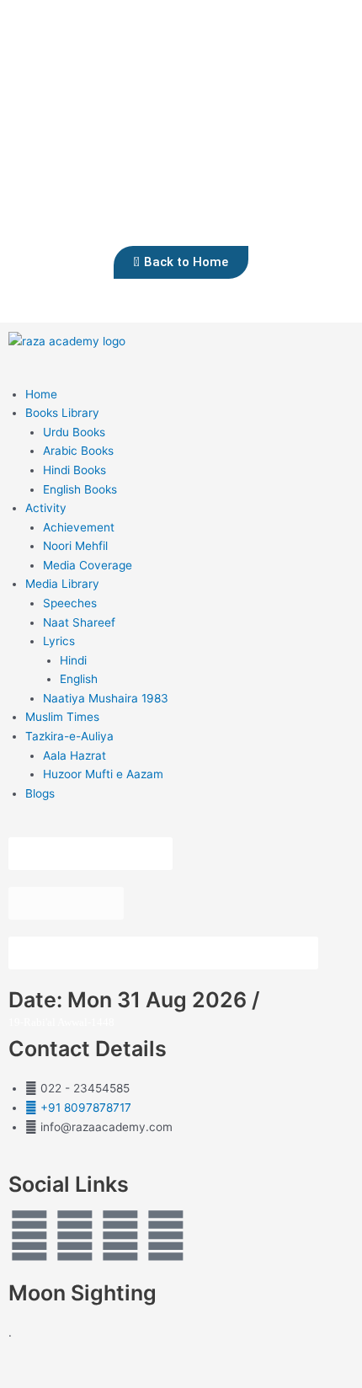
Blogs (40, 793)
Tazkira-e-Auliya (69, 736)
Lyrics (59, 641)
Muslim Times (62, 716)
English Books (80, 489)
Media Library (62, 583)
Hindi (73, 660)
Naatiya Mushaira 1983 (105, 698)
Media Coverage (87, 565)
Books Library (62, 412)
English (79, 679)
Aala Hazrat (74, 755)
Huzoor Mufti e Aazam (103, 774)
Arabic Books (78, 450)
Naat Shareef (79, 622)
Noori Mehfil (75, 546)
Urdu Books (74, 432)
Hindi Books (74, 470)
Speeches (70, 603)
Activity (46, 508)
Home (41, 394)
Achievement (78, 527)
